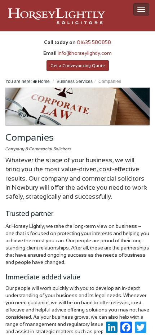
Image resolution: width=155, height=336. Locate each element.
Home (43, 81)
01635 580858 (94, 42)
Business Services (75, 81)
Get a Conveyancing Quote (77, 65)
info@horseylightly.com (85, 53)
